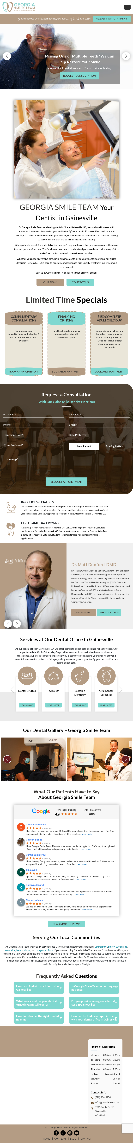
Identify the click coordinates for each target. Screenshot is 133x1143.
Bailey (111, 946)
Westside (10, 950)
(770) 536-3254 (82, 18)
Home (46, 1139)
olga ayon (31, 869)
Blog (73, 1139)
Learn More (83, 612)
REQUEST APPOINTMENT (66, 75)
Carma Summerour (36, 854)
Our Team (50, 282)
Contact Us (80, 282)
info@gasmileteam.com (107, 1102)
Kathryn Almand (35, 884)
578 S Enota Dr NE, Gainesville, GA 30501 (44, 18)
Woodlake (121, 946)
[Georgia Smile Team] (66, 7)
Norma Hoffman (34, 900)
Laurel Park (101, 946)
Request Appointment (111, 18)
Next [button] (126, 56)
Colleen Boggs (34, 839)
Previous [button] (7, 56)
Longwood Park (44, 950)
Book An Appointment (23, 371)
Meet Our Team (109, 612)
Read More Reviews (66, 923)
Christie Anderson (36, 824)
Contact (85, 1139)
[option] (33, 759)
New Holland (23, 950)
